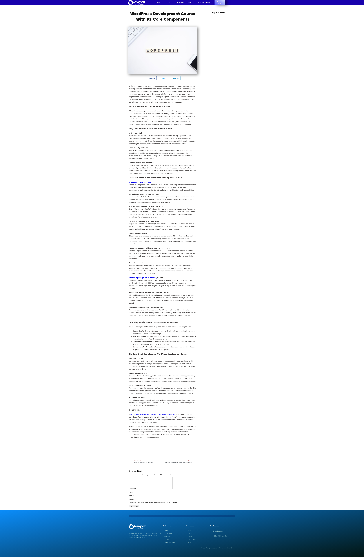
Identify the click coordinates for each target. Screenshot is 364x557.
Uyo (189, 530)
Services (180, 2)
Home (159, 2)
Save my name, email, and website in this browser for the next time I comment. (154, 503)
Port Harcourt (192, 539)
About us (214, 548)
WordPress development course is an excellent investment (152, 414)
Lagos (190, 533)
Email (131, 495)
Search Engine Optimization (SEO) (143, 278)
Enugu (190, 536)
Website (131, 499)
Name (131, 492)
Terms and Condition (226, 548)
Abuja (190, 542)
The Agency (169, 2)
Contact (191, 2)
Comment (132, 489)
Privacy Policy (205, 548)
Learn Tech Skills (205, 2)
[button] (151, 78)
